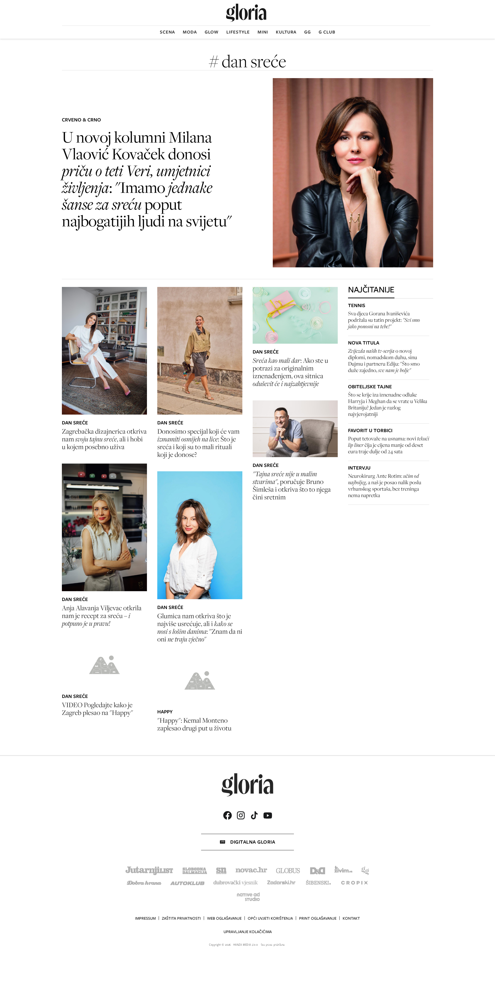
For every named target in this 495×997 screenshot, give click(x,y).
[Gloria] (246, 13)
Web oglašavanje (224, 918)
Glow (212, 32)
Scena (167, 32)
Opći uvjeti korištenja (270, 918)
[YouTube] (267, 815)
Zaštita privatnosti (181, 918)
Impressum (145, 918)
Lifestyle (238, 32)
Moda (190, 32)
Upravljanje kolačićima (248, 932)
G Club (327, 32)
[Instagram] (241, 815)
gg (307, 32)
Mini (263, 32)
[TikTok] (254, 815)
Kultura (286, 32)
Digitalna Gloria (252, 841)
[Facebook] (227, 815)
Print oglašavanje (317, 918)
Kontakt (351, 918)
